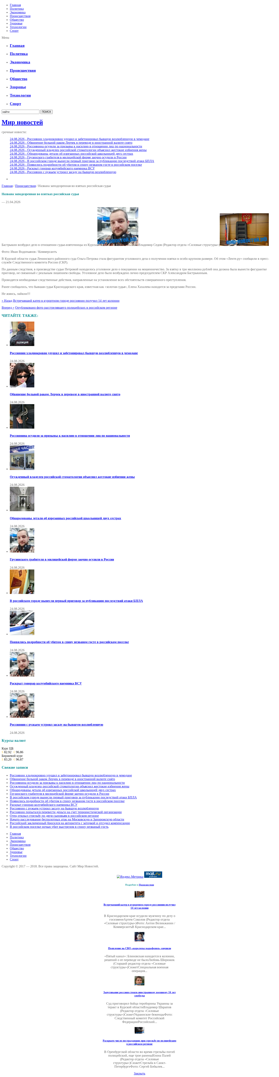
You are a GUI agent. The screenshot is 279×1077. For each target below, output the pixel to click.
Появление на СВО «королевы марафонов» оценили (139, 948)
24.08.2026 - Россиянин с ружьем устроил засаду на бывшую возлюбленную (63, 172)
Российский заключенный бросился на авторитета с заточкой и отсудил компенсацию (70, 823)
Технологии (18, 27)
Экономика (18, 12)
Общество (17, 19)
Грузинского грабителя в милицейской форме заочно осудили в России (62, 559)
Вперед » (8, 307)
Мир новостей (22, 122)
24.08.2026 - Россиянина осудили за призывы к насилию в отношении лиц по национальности (76, 146)
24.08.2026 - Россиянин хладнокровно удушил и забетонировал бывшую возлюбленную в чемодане (79, 139)
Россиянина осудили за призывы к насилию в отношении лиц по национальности (70, 435)
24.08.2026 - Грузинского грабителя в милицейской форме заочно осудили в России (68, 157)
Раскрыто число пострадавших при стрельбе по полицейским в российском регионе (139, 1042)
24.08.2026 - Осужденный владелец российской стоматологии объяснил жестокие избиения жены (78, 150)
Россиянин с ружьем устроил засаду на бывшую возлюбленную (56, 724)
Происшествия (20, 16)
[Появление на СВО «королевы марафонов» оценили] (139, 940)
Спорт (14, 30)
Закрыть (139, 1073)
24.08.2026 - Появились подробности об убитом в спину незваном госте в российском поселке (76, 164)
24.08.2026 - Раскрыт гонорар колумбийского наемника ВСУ (52, 168)
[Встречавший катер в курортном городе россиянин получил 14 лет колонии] (139, 896)
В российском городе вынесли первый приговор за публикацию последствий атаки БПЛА (76, 601)
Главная (15, 5)
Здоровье (16, 23)
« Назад (7, 300)
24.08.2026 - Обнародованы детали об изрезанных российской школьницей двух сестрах (71, 153)
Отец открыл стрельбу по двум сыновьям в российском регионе (54, 815)
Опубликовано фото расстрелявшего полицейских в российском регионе (66, 307)
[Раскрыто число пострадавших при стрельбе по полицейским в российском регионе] (139, 1032)
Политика (17, 8)
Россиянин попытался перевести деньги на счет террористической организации (66, 812)
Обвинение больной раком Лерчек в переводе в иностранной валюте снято (65, 394)
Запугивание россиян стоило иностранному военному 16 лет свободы (139, 994)
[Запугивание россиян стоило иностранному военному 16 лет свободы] (139, 984)
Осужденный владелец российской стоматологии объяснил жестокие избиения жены (72, 477)
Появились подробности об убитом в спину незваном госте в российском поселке (69, 642)
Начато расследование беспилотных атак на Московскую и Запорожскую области (67, 819)
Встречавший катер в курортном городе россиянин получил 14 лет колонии (66, 300)
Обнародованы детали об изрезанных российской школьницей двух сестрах (65, 518)
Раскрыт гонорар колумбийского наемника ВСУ (46, 683)
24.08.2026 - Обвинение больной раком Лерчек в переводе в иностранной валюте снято (71, 142)
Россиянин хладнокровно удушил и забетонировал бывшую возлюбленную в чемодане (74, 353)
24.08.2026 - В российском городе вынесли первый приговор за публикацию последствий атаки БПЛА (82, 161)
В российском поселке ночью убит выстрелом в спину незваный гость (59, 826)
